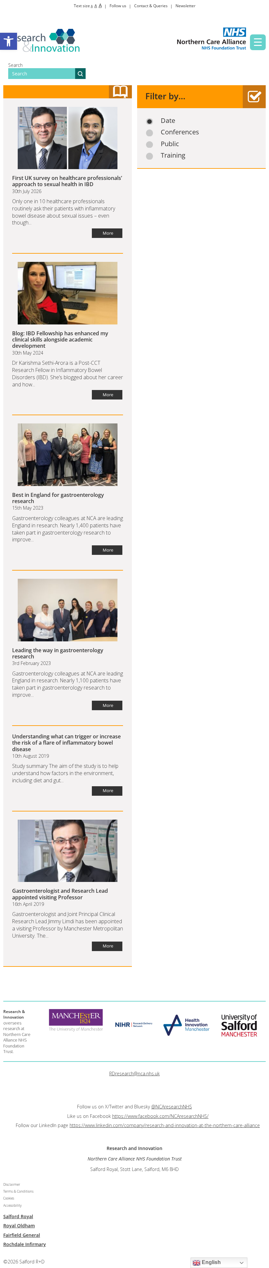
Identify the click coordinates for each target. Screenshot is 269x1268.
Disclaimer (11, 1184)
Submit (80, 73)
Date (168, 120)
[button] (8, 41)
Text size (88, 6)
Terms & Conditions (18, 1191)
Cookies (8, 1198)
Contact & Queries (151, 6)
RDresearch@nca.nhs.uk (134, 1073)
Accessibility (12, 1205)
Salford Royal (18, 1216)
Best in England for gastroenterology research (58, 498)
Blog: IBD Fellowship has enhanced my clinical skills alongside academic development (60, 340)
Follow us (118, 6)
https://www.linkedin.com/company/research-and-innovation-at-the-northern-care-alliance (165, 1125)
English (210, 1262)
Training (173, 155)
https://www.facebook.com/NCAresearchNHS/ (160, 1116)
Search (15, 65)
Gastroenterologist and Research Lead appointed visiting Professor (60, 894)
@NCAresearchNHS (171, 1106)
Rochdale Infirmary (24, 1244)
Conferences (180, 132)
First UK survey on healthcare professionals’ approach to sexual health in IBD (67, 181)
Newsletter (186, 6)
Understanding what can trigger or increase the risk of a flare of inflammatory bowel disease (66, 743)
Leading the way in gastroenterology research (57, 653)
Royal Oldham (19, 1225)
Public (170, 144)
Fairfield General (21, 1235)
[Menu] (258, 42)
